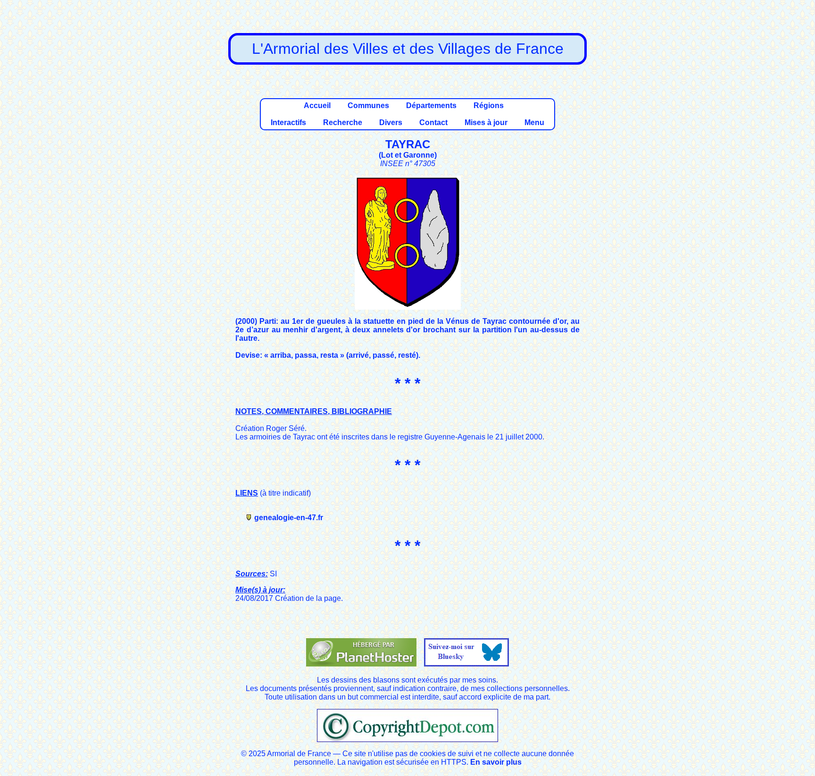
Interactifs (288, 122)
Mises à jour (486, 122)
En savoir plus (496, 762)
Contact (433, 122)
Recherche (342, 122)
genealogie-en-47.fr (288, 518)
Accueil (317, 105)
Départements (431, 105)
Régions (489, 105)
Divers (390, 122)
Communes (368, 105)
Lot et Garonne (407, 155)
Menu (534, 122)
